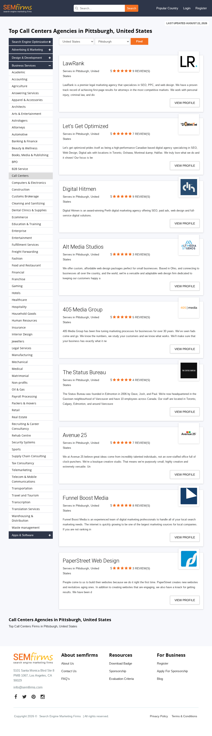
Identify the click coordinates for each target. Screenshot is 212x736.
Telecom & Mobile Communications (24, 479)
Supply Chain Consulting (29, 456)
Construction (21, 189)
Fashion (17, 258)
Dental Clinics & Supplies (29, 210)
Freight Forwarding (25, 252)
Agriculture (19, 86)
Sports (16, 449)
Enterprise (19, 231)
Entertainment (22, 238)
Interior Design (22, 334)
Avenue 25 (75, 435)
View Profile (185, 102)
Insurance (19, 327)
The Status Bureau (84, 372)
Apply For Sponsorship (172, 671)
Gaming (17, 286)
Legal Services (21, 348)
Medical (17, 369)
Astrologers (20, 120)
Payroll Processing (24, 396)
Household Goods (24, 314)
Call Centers (20, 176)
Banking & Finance (24, 141)
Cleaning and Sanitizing (28, 203)
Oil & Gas (18, 389)
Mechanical (20, 362)
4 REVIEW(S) (141, 380)
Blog (160, 678)
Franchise (18, 279)
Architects (19, 107)
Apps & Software (23, 535)
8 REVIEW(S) (141, 505)
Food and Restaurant (26, 265)
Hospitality (19, 307)
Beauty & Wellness (24, 148)
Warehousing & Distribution (22, 518)
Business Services (24, 65)
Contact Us (69, 671)
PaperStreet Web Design (91, 561)
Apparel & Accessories (27, 100)
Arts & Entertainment (26, 114)
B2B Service (20, 169)
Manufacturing (22, 355)
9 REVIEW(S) (141, 71)
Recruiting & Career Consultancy (25, 426)
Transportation (22, 488)
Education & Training (26, 224)
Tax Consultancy (23, 463)
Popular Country (167, 8)
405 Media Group (82, 309)
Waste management (26, 527)
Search (131, 8)
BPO (15, 162)
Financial (18, 272)
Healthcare (19, 300)
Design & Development (27, 57)
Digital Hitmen (79, 189)
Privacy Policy (159, 716)
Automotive (20, 134)
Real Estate (19, 417)
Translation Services (26, 509)
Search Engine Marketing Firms (60, 716)
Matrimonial (20, 376)
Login (186, 8)
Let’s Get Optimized (85, 126)
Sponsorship (117, 671)
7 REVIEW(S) (141, 133)
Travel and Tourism (25, 495)
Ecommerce (20, 217)
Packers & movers (24, 403)
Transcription (21, 502)
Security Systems (23, 442)
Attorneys (18, 127)
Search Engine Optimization (30, 41)
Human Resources (24, 320)
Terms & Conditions (184, 716)
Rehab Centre (21, 435)
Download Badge (120, 663)
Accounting (19, 79)
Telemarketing (22, 470)
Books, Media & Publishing (30, 155)
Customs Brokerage (25, 196)
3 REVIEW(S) (141, 254)
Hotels (16, 293)
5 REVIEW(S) (141, 317)
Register (201, 8)
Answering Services (25, 93)
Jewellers (18, 341)
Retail (16, 410)
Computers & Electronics (29, 183)
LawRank (73, 63)
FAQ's (65, 678)
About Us (67, 663)
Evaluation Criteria (121, 678)
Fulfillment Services (25, 245)
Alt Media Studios (83, 247)
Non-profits (20, 383)
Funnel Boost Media (85, 498)
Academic (18, 72)
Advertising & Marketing (27, 49)
